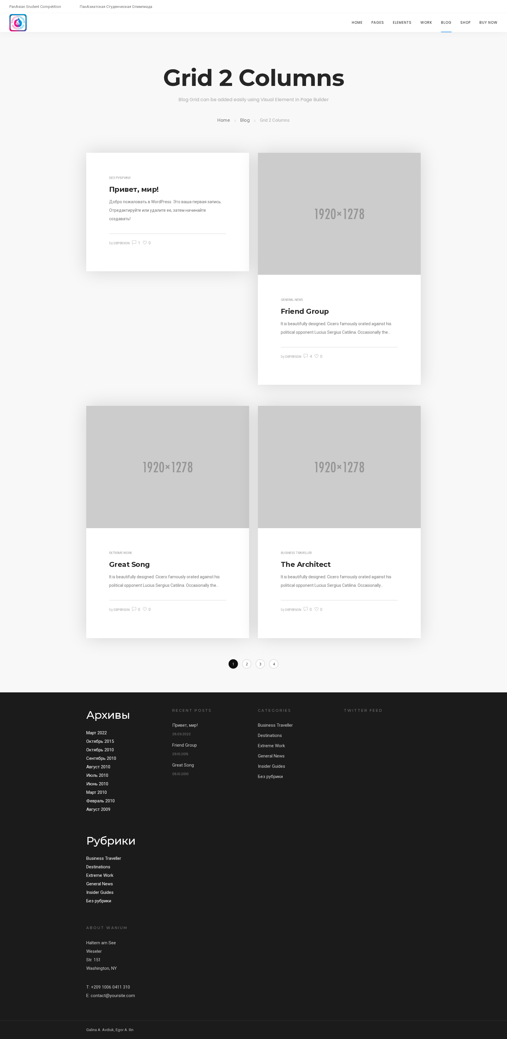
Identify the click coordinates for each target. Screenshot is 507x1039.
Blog (446, 22)
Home (357, 22)
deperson (121, 243)
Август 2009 (98, 809)
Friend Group (184, 745)
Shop (465, 22)
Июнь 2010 (97, 784)
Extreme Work (120, 553)
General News (292, 300)
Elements (402, 22)
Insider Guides (100, 892)
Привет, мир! (185, 725)
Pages (377, 22)
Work (426, 22)
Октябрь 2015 (100, 741)
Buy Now (488, 22)
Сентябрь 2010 (101, 758)
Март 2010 (96, 792)
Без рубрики (120, 178)
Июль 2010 (97, 775)
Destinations (98, 866)
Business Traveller (296, 553)
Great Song (183, 765)
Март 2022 (96, 732)
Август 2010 (98, 766)
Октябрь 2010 (100, 749)
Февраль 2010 (100, 801)
